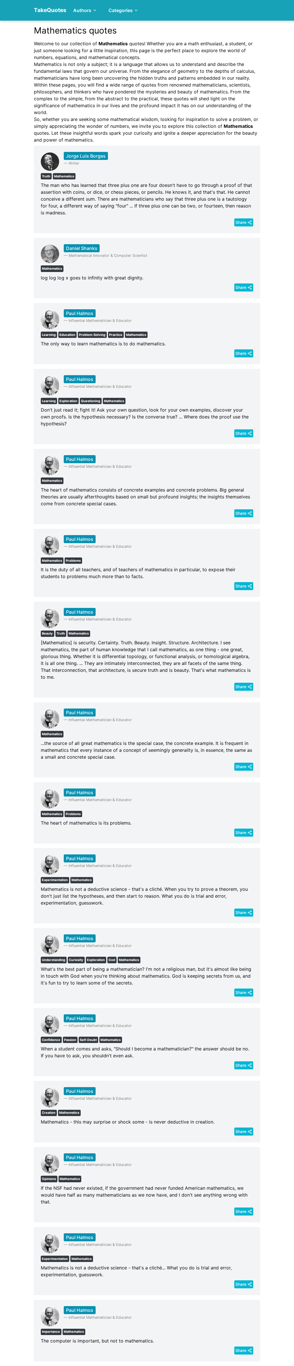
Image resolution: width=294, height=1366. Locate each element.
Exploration (68, 401)
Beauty (47, 633)
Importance (51, 1332)
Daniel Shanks (81, 248)
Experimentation (55, 880)
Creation (48, 1113)
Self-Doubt (88, 1040)
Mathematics (64, 176)
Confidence (51, 1040)
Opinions (49, 1179)
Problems (73, 561)
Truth (46, 176)
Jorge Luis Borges (86, 156)
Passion (70, 1040)
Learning (49, 335)
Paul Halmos (79, 313)
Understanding (53, 960)
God (112, 960)
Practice (115, 335)
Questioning (90, 401)
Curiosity (76, 960)
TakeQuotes (50, 10)
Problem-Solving (92, 335)
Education (67, 335)
